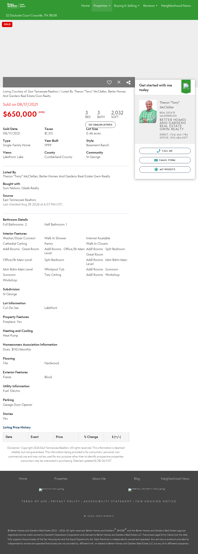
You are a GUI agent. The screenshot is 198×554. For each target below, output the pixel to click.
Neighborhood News (176, 6)
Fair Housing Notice (156, 501)
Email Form (167, 160)
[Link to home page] (18, 6)
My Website (167, 169)
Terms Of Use (35, 501)
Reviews (151, 8)
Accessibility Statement (108, 501)
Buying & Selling (127, 8)
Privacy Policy (65, 501)
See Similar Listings (100, 124)
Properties (103, 8)
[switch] (109, 82)
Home (85, 6)
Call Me (167, 150)
